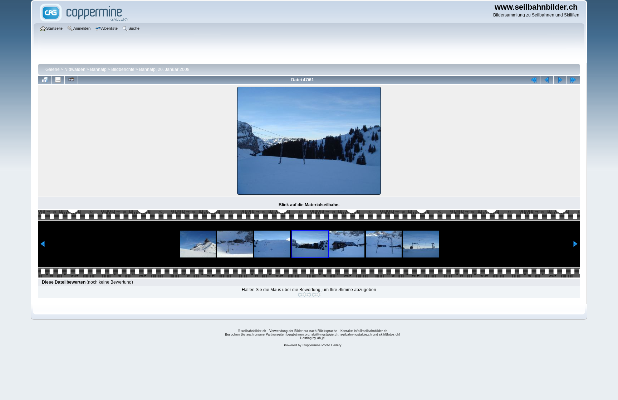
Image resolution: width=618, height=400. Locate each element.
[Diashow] (71, 80)
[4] (314, 294)
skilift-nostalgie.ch (325, 334)
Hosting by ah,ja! (312, 338)
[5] (318, 294)
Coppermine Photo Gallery (322, 345)
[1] (300, 294)
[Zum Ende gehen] (573, 80)
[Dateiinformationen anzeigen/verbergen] (58, 80)
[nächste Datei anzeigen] (560, 80)
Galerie (52, 69)
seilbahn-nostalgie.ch (356, 334)
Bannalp (98, 69)
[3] (309, 294)
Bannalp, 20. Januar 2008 (164, 69)
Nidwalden (74, 69)
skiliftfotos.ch (389, 334)
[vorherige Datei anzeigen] (546, 80)
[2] (304, 294)
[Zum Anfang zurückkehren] (533, 80)
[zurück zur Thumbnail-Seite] (44, 80)
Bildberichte (122, 69)
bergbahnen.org (297, 334)
